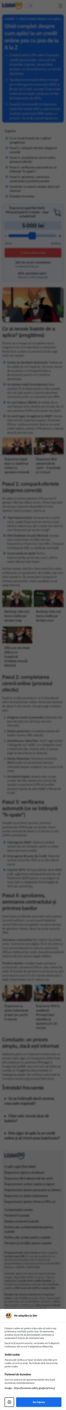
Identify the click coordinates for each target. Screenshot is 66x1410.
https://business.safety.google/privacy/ (34, 1388)
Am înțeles (39, 1402)
